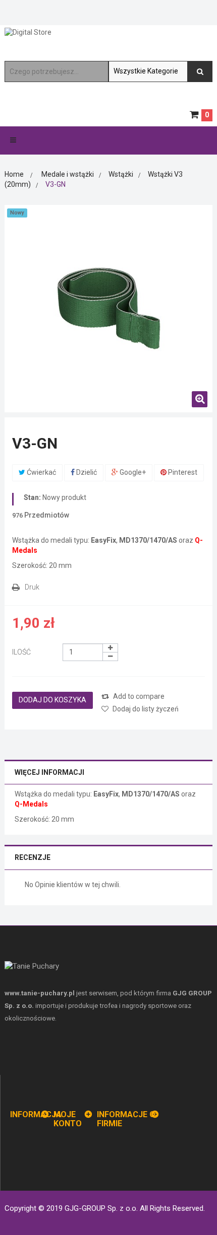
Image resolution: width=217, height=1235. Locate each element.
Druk (32, 587)
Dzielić (86, 472)
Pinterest (182, 472)
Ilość (21, 652)
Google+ (132, 472)
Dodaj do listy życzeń (145, 709)
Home (14, 174)
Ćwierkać (40, 472)
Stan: (32, 497)
